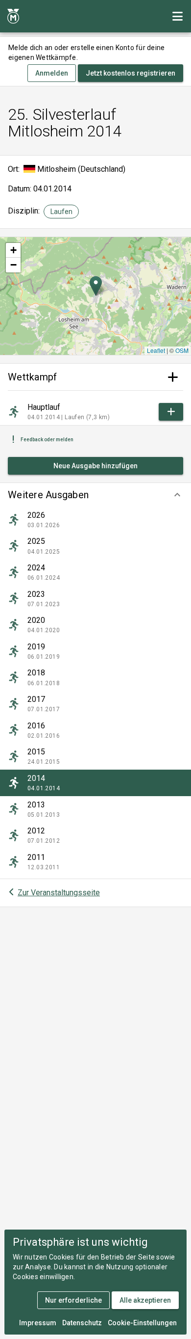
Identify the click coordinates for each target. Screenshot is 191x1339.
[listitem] (95, 520)
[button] (95, 495)
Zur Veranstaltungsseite (59, 892)
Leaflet (156, 350)
